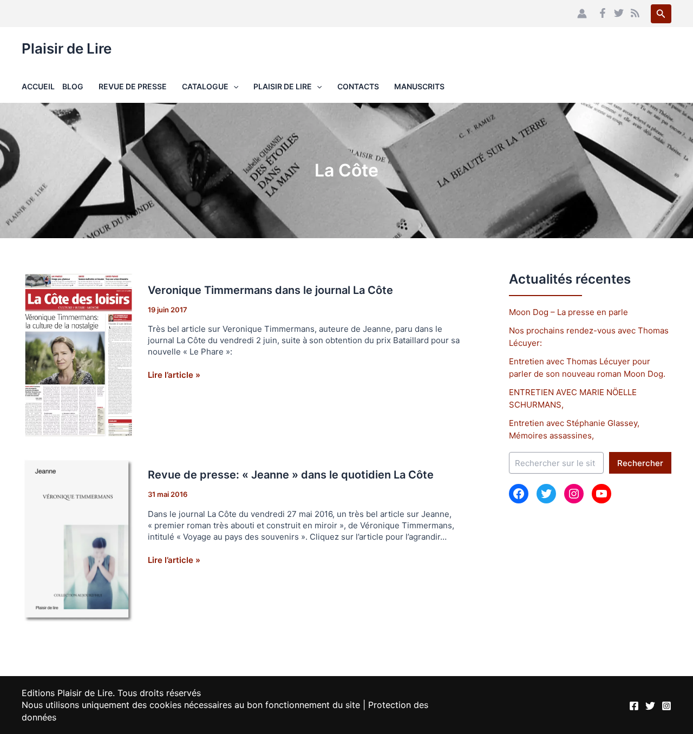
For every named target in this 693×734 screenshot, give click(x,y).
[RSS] (635, 13)
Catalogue (205, 86)
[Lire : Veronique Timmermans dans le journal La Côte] (78, 354)
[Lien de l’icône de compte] (582, 13)
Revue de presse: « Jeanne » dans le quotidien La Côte (291, 474)
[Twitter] (619, 13)
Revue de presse (133, 86)
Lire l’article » (174, 375)
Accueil (38, 86)
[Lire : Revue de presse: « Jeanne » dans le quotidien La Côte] (78, 540)
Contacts (358, 86)
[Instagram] (666, 706)
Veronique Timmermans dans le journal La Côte (270, 290)
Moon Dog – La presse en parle (568, 312)
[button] (661, 13)
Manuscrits (419, 86)
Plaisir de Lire (67, 48)
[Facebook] (602, 13)
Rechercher (640, 463)
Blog (72, 86)
